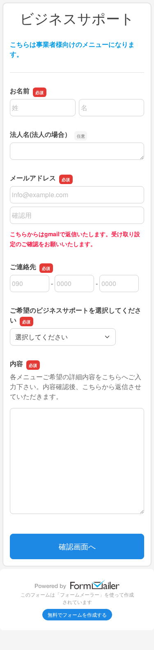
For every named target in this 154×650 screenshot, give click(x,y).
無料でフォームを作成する (77, 614)
